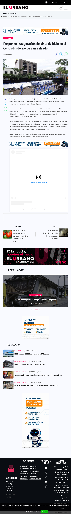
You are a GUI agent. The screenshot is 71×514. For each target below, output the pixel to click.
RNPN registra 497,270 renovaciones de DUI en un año (32, 354)
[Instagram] (46, 477)
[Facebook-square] (46, 468)
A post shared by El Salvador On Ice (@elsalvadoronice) (38, 209)
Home (5, 14)
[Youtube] (46, 482)
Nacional (13, 14)
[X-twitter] (46, 472)
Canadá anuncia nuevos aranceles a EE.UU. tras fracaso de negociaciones (38, 375)
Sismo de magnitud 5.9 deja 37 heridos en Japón (35, 299)
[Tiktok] (46, 486)
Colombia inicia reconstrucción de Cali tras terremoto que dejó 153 (36, 386)
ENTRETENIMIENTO (35, 479)
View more (13, 508)
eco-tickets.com (51, 134)
